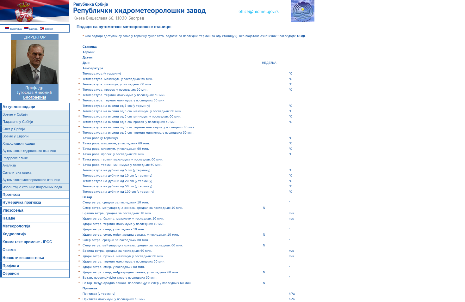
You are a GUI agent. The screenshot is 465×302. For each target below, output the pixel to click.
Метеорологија (16, 226)
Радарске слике (15, 158)
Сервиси (11, 273)
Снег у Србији (14, 129)
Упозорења (13, 210)
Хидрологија (14, 234)
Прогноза (11, 194)
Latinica (32, 28)
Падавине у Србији (18, 122)
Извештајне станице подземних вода (32, 187)
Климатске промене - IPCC (27, 242)
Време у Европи (15, 136)
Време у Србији (15, 114)
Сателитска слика (17, 172)
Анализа (9, 165)
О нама (9, 250)
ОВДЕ (301, 36)
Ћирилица (15, 28)
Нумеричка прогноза (22, 202)
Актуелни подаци (19, 107)
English (48, 28)
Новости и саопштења (23, 258)
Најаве (9, 218)
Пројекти (11, 265)
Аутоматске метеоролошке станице (31, 180)
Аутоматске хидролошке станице (29, 151)
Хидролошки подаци (19, 143)
